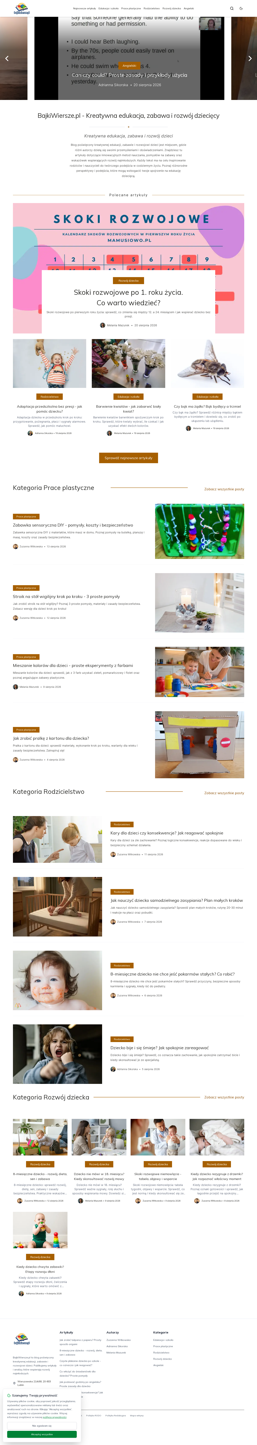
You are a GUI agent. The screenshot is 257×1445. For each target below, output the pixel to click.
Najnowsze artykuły (84, 8)
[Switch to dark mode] (241, 8)
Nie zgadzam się (42, 1425)
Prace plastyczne (131, 8)
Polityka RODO (93, 1415)
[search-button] (232, 8)
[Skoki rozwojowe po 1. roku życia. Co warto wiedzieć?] (128, 268)
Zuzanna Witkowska (118, 1340)
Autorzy (112, 1332)
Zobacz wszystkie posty (224, 489)
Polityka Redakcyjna (115, 1415)
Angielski (189, 8)
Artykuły (66, 1332)
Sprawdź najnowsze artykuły (128, 458)
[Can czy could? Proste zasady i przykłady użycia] (128, 58)
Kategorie (160, 1332)
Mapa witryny (137, 1415)
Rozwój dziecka (172, 8)
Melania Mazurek (116, 1352)
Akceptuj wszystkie (42, 1434)
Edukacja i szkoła (109, 8)
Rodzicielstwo (152, 8)
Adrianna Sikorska (117, 1346)
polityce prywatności (54, 1417)
